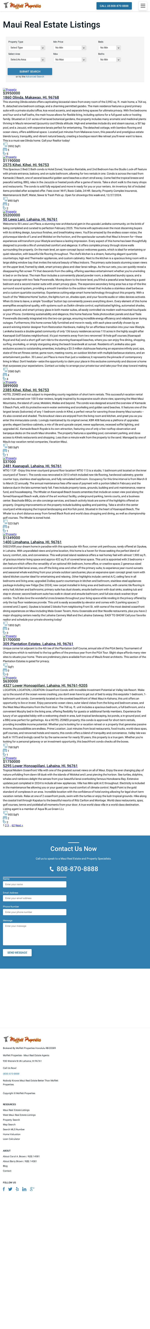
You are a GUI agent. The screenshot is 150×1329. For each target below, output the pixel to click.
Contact (7, 1171)
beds (100, 41)
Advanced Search (35, 76)
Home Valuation (12, 1134)
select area (14, 54)
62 (13, 825)
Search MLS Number (14, 1129)
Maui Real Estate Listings (16, 1110)
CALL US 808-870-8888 (114, 5)
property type (15, 41)
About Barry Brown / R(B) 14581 (20, 1161)
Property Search (11, 1119)
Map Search (9, 1124)
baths (101, 54)
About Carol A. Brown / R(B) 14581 (21, 1156)
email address (10, 892)
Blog (5, 1166)
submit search (30, 71)
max (55, 54)
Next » (19, 825)
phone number (11, 906)
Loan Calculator (11, 1139)
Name (6, 879)
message (7, 920)
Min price (58, 41)
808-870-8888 (77, 869)
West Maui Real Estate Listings (19, 1115)
